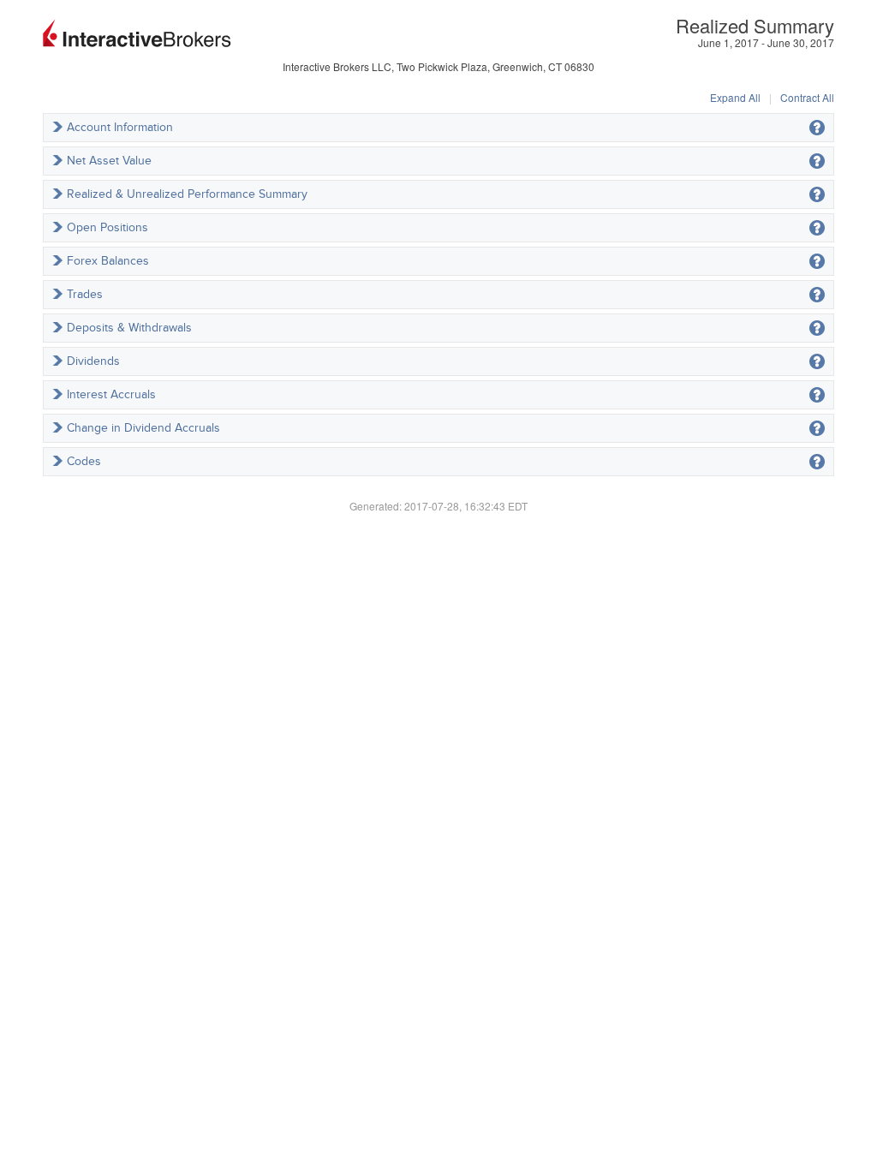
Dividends (93, 361)
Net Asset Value (109, 160)
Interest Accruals (111, 394)
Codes (84, 461)
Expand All (735, 97)
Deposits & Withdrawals (129, 327)
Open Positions (107, 227)
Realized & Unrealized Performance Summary (187, 194)
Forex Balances (108, 261)
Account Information (120, 127)
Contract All (807, 97)
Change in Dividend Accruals (143, 428)
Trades (85, 294)
